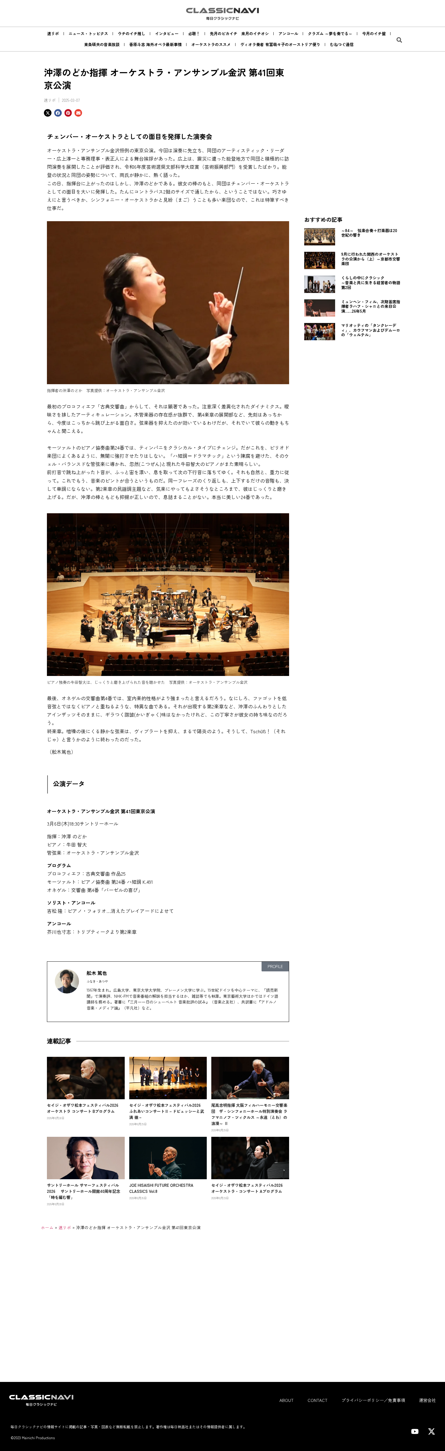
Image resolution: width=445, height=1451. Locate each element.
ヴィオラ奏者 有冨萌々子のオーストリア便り (280, 44)
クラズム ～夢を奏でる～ (330, 33)
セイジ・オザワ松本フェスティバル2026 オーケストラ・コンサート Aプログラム (249, 1188)
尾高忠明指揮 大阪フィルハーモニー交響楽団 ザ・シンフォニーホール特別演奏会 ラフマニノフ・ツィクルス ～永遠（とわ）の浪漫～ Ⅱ (249, 1114)
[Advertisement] (352, 167)
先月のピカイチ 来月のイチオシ (239, 33)
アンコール (288, 33)
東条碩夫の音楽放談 (102, 44)
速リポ (53, 33)
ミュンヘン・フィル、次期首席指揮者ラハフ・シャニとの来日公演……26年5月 (370, 306)
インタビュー (167, 33)
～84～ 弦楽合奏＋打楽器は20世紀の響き (369, 233)
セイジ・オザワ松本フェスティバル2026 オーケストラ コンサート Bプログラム (84, 1108)
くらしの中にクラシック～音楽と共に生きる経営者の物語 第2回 (372, 282)
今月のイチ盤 (374, 33)
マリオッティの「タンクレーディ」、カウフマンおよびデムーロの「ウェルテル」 (370, 330)
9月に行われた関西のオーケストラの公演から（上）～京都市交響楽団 (370, 258)
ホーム (47, 1227)
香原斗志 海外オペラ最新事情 (155, 44)
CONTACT (318, 1400)
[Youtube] (414, 1431)
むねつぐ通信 (342, 44)
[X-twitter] (431, 1431)
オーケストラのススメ (211, 44)
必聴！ (194, 33)
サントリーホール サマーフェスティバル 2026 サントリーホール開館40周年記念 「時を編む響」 (85, 1191)
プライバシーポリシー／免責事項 (373, 1400)
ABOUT (286, 1400)
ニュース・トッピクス (88, 33)
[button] (399, 40)
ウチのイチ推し (131, 33)
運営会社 (427, 1400)
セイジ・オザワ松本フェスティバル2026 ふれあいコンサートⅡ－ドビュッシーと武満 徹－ (167, 1111)
